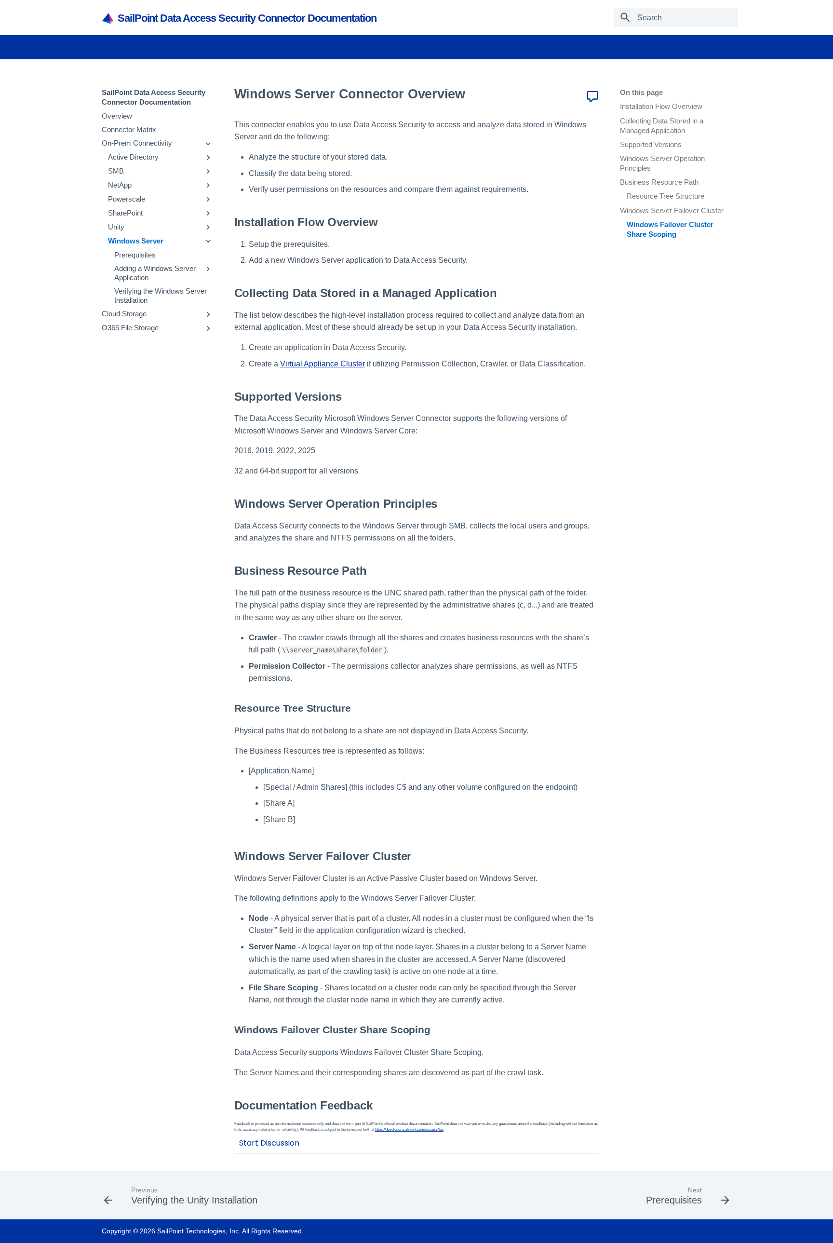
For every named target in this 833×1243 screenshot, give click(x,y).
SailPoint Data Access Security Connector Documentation (153, 97)
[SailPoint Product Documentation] (108, 18)
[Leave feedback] (592, 96)
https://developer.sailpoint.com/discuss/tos (409, 1129)
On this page (641, 92)
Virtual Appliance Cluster (322, 364)
